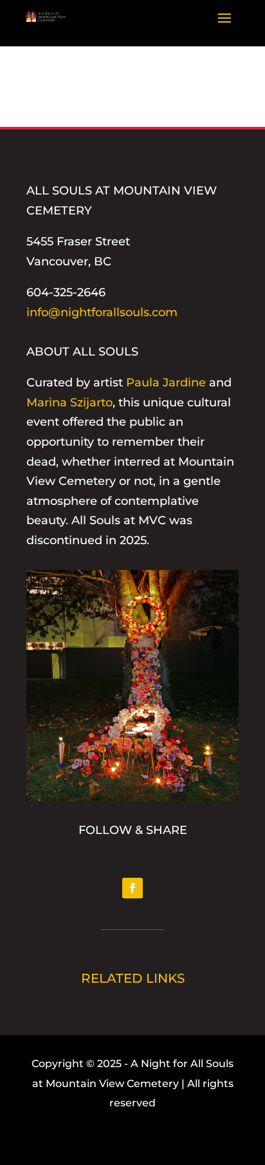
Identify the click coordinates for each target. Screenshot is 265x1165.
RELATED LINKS (133, 978)
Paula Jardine (166, 382)
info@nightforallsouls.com (102, 312)
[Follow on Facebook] (132, 888)
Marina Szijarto (69, 402)
